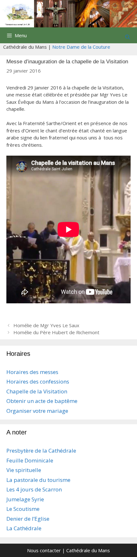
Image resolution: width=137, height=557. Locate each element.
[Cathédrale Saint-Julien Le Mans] (68, 13)
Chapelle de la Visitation (36, 391)
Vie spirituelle (23, 470)
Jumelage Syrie (25, 499)
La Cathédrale (23, 528)
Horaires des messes (32, 372)
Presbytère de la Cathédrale (41, 450)
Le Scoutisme (23, 508)
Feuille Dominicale (29, 460)
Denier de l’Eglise (27, 518)
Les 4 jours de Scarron (34, 489)
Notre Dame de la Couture (81, 47)
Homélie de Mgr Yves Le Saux (46, 325)
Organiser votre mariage (37, 410)
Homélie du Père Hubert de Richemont (56, 332)
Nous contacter (44, 550)
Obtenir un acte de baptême (41, 401)
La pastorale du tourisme (38, 479)
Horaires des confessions (37, 381)
